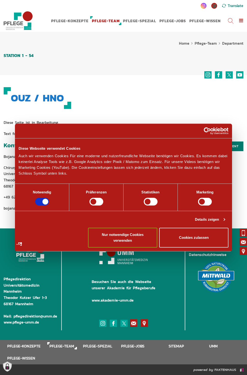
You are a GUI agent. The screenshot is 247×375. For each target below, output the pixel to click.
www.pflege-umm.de (21, 322)
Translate (235, 5)
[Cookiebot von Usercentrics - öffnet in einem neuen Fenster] (207, 130)
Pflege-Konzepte (70, 21)
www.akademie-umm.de (113, 300)
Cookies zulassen (194, 237)
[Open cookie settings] (5, 365)
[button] (241, 21)
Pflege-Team (106, 21)
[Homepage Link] (18, 20)
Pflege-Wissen (205, 21)
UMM (213, 346)
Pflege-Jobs (172, 21)
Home (184, 43)
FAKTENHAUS (226, 369)
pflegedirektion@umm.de (35, 316)
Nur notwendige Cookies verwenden (123, 237)
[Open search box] (230, 21)
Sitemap (176, 346)
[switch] (96, 201)
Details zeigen (207, 219)
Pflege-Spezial (139, 21)
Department (232, 43)
